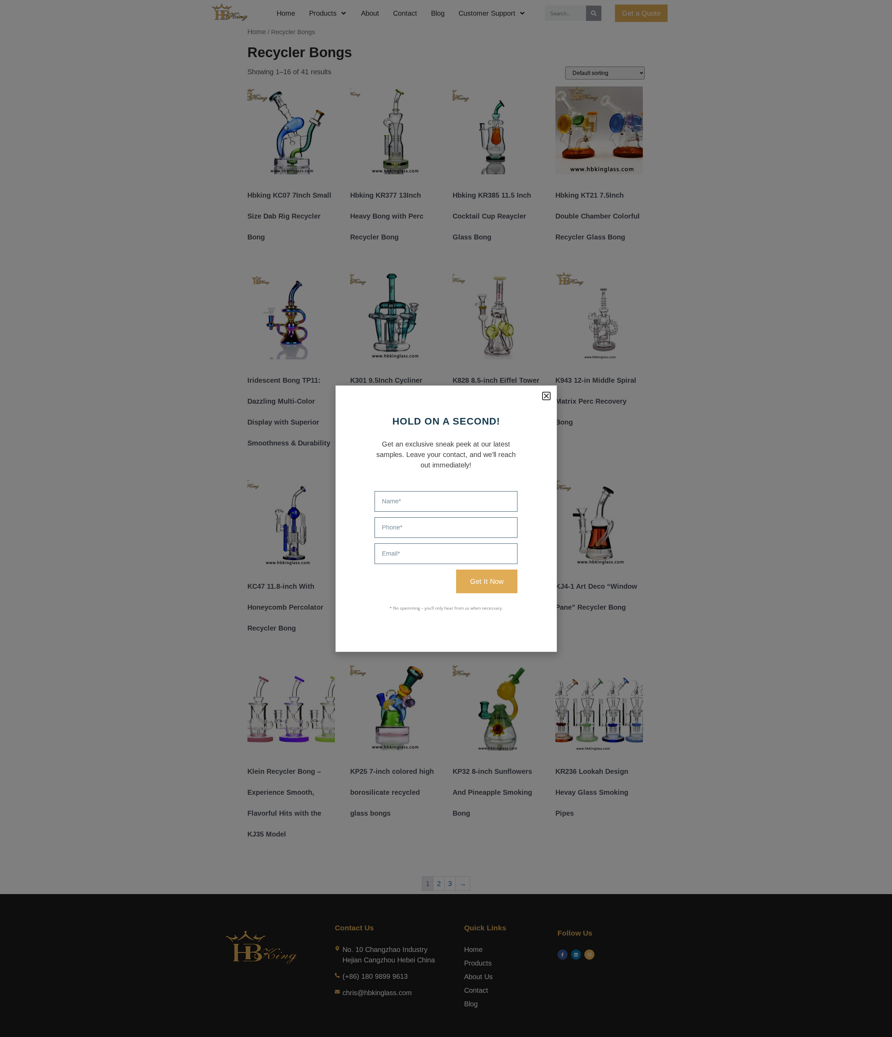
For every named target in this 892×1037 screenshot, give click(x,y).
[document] (446, 518)
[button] (546, 395)
